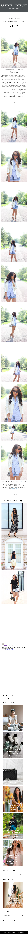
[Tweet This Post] (12, 495)
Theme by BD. (21, 932)
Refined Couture (14, 5)
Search (20, 874)
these (12, 488)
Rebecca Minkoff (21, 21)
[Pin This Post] (16, 495)
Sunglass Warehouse (14, 22)
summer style (6, 22)
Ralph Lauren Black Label (11, 21)
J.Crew (4, 19)
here (17, 482)
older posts (17, 683)
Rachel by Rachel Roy (18, 19)
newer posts (10, 683)
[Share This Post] (14, 495)
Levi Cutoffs (10, 19)
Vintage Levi (21, 22)
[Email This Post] (18, 495)
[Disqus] (14, 624)
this (21, 481)
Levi (7, 19)
